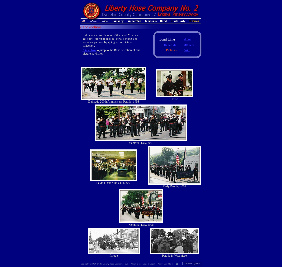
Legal (152, 264)
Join (187, 50)
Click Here (89, 50)
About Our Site (164, 264)
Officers (189, 44)
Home (187, 39)
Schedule (170, 44)
